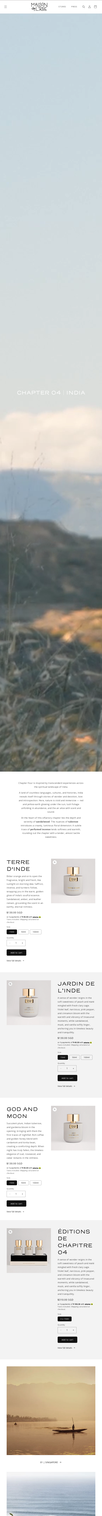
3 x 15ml (64, 1319)
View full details (14, 960)
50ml (23, 932)
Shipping (23, 919)
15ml (11, 932)
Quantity (10, 938)
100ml (36, 932)
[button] (5, 7)
